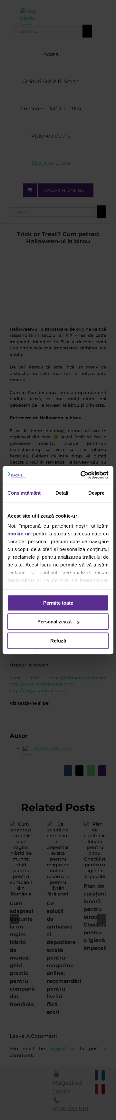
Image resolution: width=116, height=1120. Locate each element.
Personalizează (54, 621)
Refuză (58, 640)
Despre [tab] (96, 493)
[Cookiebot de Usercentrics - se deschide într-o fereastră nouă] (82, 475)
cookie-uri (19, 533)
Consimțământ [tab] (24, 493)
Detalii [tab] (62, 493)
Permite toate (58, 603)
